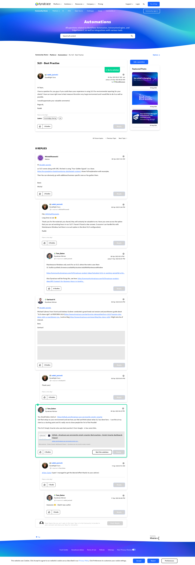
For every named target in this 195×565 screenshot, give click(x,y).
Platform (55, 11)
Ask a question (139, 62)
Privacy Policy (84, 561)
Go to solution (113, 70)
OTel (69, 11)
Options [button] (155, 55)
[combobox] (97, 36)
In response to (60, 209)
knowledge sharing (50, 118)
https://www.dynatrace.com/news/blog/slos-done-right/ (90, 317)
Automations (62, 55)
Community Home (41, 11)
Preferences (169, 561)
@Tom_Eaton (46, 473)
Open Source (79, 11)
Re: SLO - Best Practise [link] (76, 55)
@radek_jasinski (45, 165)
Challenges (90, 11)
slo (60, 118)
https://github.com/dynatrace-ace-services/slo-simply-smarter (79, 417)
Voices (100, 11)
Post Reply (115, 523)
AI (63, 11)
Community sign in (152, 11)
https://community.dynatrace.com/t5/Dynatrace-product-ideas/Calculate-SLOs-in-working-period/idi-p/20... (86, 273)
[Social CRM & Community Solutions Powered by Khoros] (154, 538)
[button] (139, 561)
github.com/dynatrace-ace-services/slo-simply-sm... (65, 441)
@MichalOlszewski (52, 214)
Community (110, 11)
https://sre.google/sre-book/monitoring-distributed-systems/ (59, 171)
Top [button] (39, 537)
